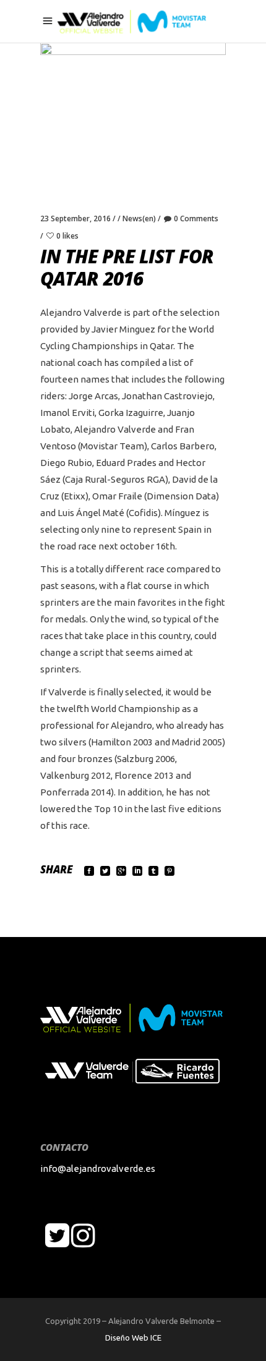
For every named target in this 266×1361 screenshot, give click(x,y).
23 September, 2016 (75, 218)
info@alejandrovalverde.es (97, 1168)
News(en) (139, 218)
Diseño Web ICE (133, 1337)
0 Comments (196, 218)
